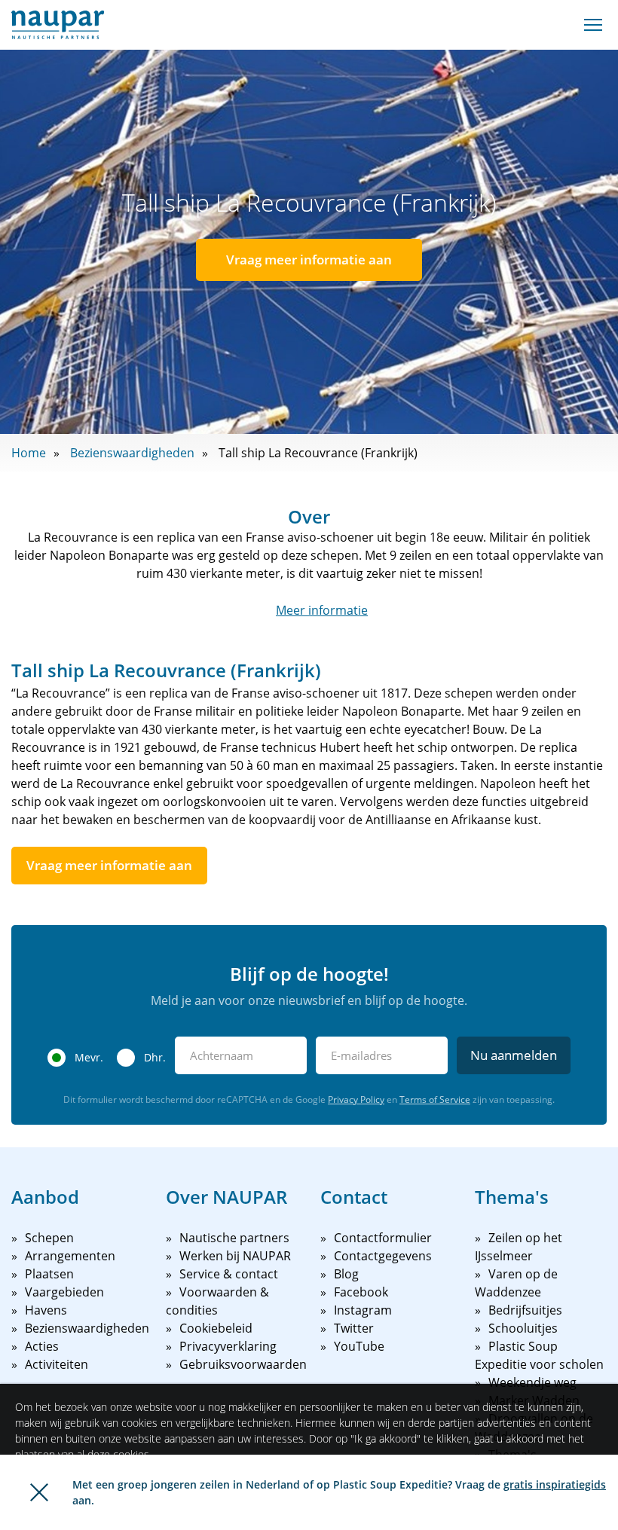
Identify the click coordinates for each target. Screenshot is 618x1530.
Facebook (361, 1292)
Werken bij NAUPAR (235, 1256)
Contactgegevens (383, 1256)
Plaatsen (49, 1274)
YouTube (359, 1346)
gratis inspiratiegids (554, 1484)
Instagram (363, 1310)
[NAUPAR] (57, 25)
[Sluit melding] (39, 1492)
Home (28, 452)
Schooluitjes (523, 1328)
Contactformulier (383, 1237)
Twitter (354, 1328)
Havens (46, 1310)
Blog (346, 1274)
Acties (42, 1346)
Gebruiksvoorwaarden (243, 1364)
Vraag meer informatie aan (309, 259)
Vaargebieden (64, 1292)
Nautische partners (234, 1237)
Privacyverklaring (228, 1346)
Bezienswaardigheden (132, 452)
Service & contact (228, 1274)
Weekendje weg (532, 1382)
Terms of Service (434, 1099)
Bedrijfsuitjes (525, 1310)
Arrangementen (70, 1256)
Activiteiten (56, 1364)
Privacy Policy (356, 1099)
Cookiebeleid (215, 1328)
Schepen (49, 1237)
